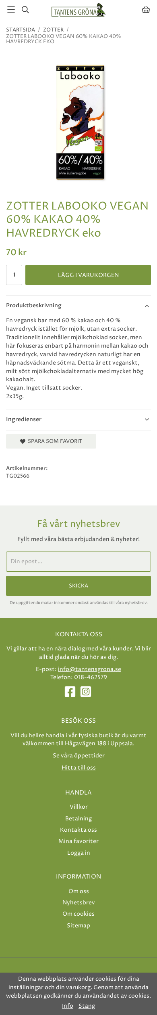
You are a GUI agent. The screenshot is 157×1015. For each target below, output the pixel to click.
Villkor (79, 807)
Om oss (78, 891)
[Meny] (11, 9)
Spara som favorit (53, 441)
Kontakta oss (78, 830)
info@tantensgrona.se (89, 669)
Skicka (78, 585)
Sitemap (78, 925)
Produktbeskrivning (34, 305)
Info (67, 1006)
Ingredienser (23, 419)
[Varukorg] (146, 9)
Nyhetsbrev (78, 902)
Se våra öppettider (79, 755)
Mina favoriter (78, 841)
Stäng (86, 1006)
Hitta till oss (79, 768)
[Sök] (25, 9)
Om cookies (78, 914)
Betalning (78, 818)
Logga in (78, 853)
